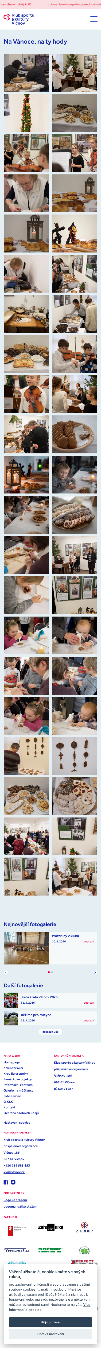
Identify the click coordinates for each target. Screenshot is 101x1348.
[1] (49, 972)
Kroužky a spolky (16, 1073)
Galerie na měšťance (19, 1090)
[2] (52, 972)
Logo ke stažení (15, 1200)
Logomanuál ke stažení (20, 1206)
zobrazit (89, 941)
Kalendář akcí (13, 1068)
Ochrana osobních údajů (21, 1113)
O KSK (8, 1101)
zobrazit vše (50, 1031)
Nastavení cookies (17, 1122)
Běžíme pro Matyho (36, 1015)
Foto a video (12, 1096)
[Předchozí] (6, 972)
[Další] (95, 972)
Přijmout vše (50, 1322)
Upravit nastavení (50, 1334)
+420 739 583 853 (17, 1165)
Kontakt (10, 1107)
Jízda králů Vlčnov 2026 (39, 997)
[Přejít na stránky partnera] (17, 1230)
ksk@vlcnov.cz (14, 1172)
